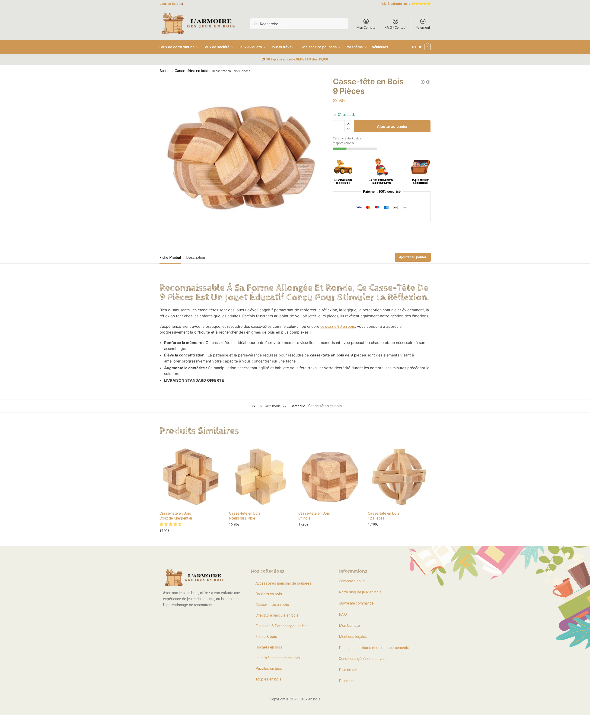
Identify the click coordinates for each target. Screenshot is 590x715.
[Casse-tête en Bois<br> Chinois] (329, 476)
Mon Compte (366, 27)
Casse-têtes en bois (191, 71)
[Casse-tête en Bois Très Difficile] (428, 82)
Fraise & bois (266, 636)
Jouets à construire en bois (277, 658)
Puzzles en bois (268, 668)
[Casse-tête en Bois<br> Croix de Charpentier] (190, 476)
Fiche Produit (170, 257)
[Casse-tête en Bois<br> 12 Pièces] (399, 476)
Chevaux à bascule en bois (277, 615)
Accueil (165, 71)
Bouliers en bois (268, 594)
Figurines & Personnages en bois (282, 626)
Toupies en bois (268, 679)
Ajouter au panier (392, 126)
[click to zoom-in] (240, 158)
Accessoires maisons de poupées (283, 583)
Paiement (423, 27)
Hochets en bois (268, 647)
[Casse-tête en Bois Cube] (422, 82)
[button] (348, 124)
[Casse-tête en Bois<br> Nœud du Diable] (260, 476)
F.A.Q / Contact (395, 27)
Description (195, 257)
